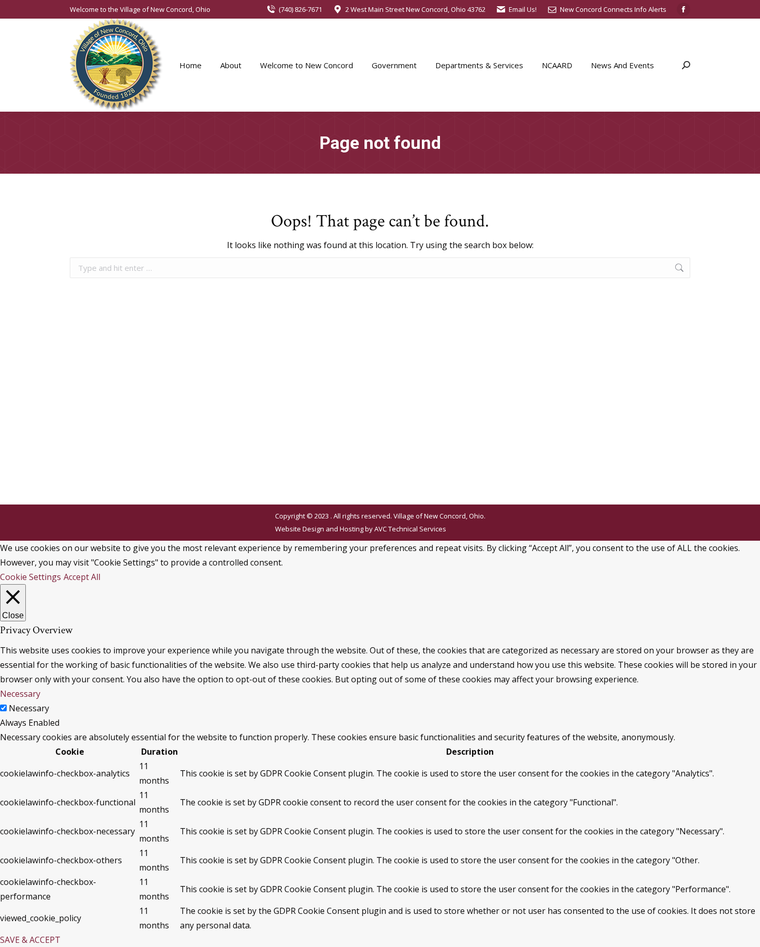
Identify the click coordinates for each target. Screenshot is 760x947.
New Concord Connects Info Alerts (613, 9)
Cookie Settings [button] (30, 577)
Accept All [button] (82, 577)
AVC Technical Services (410, 528)
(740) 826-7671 (300, 9)
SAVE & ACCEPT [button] (30, 939)
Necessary (29, 708)
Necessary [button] (20, 693)
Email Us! (523, 9)
